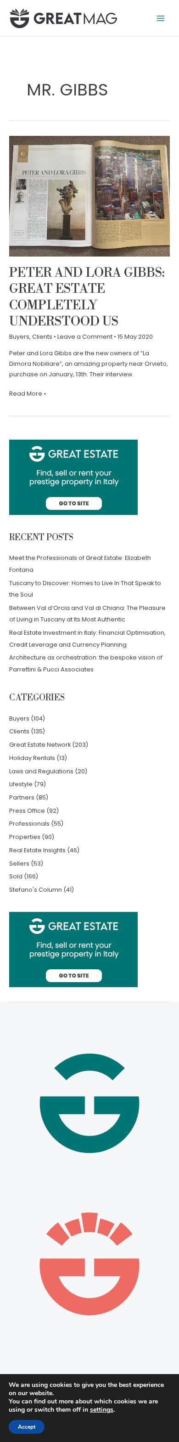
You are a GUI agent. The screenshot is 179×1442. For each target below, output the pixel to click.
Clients (42, 337)
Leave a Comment (84, 337)
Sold (15, 876)
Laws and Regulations (41, 771)
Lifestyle (21, 784)
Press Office (27, 811)
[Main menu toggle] (161, 18)
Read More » (27, 393)
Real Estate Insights (37, 850)
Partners (21, 797)
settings (101, 1410)
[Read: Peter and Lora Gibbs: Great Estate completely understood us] (89, 196)
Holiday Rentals (32, 758)
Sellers (19, 863)
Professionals (29, 823)
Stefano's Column (35, 890)
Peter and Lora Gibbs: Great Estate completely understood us (87, 297)
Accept (26, 1427)
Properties (24, 837)
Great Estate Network (40, 745)
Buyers (19, 337)
